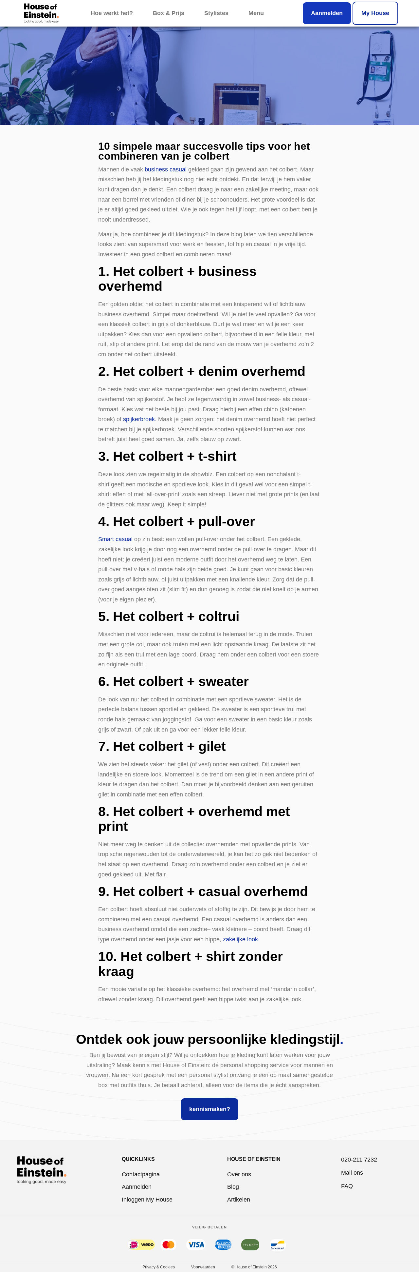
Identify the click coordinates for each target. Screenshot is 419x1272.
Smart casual (115, 539)
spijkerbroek (139, 419)
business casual (166, 169)
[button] (256, 13)
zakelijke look (240, 939)
